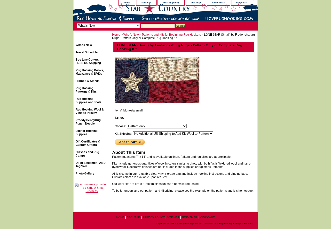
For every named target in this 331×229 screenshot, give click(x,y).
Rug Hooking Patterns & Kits (86, 90)
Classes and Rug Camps (87, 153)
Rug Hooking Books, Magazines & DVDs (90, 72)
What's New (131, 34)
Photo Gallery (85, 173)
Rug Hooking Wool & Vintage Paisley (90, 111)
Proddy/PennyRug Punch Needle (88, 121)
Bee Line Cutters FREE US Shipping (88, 61)
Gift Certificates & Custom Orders (88, 143)
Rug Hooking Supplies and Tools (88, 100)
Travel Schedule (87, 52)
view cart (241, 2)
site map (196, 2)
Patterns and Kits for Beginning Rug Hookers (171, 34)
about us (146, 2)
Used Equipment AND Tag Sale (91, 164)
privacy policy (171, 2)
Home (116, 34)
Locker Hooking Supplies (86, 132)
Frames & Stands (88, 81)
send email (218, 2)
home (127, 2)
